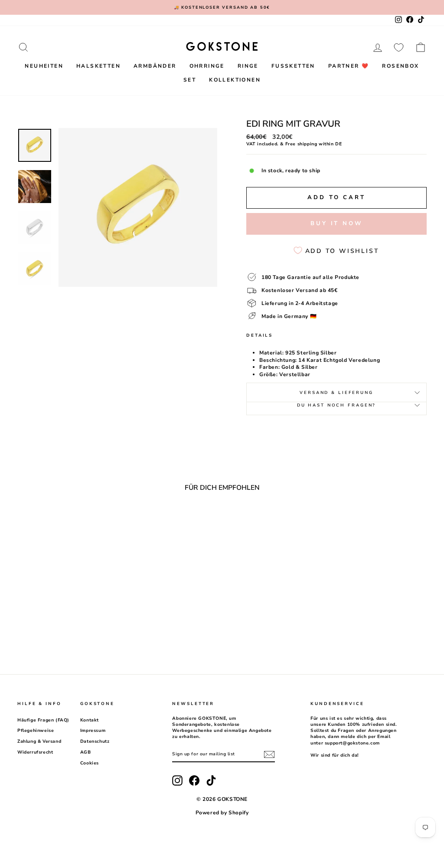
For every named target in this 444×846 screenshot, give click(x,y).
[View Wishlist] (398, 47)
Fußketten (293, 65)
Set (189, 79)
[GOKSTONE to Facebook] (194, 780)
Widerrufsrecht (35, 752)
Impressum (92, 731)
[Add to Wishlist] (104, 522)
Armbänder (155, 65)
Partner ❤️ (348, 65)
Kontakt (89, 720)
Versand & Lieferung (336, 392)
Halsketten (98, 65)
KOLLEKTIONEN (235, 79)
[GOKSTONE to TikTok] (211, 780)
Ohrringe (207, 65)
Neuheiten (44, 65)
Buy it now (336, 223)
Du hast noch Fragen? (336, 405)
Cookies (89, 763)
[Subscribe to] (269, 754)
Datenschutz (95, 741)
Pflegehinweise (35, 731)
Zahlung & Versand (39, 741)
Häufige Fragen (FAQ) (43, 720)
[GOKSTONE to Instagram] (177, 780)
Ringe (248, 65)
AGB (85, 752)
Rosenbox (400, 65)
